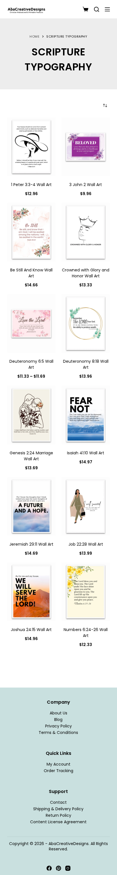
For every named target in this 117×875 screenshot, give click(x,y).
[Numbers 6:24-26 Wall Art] (85, 591)
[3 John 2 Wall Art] (85, 146)
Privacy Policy (58, 726)
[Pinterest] (58, 868)
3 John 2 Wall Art (85, 184)
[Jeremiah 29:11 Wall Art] (31, 506)
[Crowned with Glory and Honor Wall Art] (85, 232)
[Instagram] (67, 868)
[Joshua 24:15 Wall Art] (31, 591)
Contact (58, 802)
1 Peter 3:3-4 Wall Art (31, 184)
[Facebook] (49, 868)
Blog (58, 719)
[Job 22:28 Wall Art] (85, 506)
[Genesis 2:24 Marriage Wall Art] (31, 415)
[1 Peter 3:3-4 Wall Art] (31, 146)
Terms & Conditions (58, 732)
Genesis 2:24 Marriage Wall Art (31, 456)
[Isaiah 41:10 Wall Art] (85, 415)
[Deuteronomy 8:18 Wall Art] (85, 323)
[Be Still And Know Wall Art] (31, 232)
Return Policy (58, 815)
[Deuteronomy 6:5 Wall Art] (31, 323)
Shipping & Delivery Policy (58, 809)
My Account (58, 764)
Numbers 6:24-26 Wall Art (86, 632)
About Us (58, 713)
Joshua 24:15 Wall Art (31, 629)
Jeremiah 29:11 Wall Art (31, 544)
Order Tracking (58, 771)
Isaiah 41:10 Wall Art (85, 453)
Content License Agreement (58, 822)
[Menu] (107, 9)
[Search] (96, 9)
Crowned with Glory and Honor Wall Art (85, 273)
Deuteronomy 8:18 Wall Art (85, 364)
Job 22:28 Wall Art (85, 544)
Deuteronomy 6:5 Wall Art (31, 364)
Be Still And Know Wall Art (31, 273)
